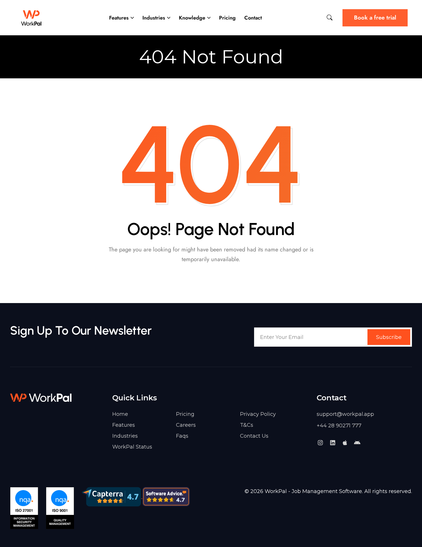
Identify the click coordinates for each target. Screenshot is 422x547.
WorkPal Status (132, 447)
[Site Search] (329, 18)
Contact (253, 18)
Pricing (227, 18)
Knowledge (192, 18)
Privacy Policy (258, 414)
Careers (186, 425)
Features (119, 18)
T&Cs (246, 425)
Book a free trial (375, 17)
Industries (153, 18)
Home (120, 414)
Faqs (182, 436)
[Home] (31, 18)
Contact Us (254, 436)
